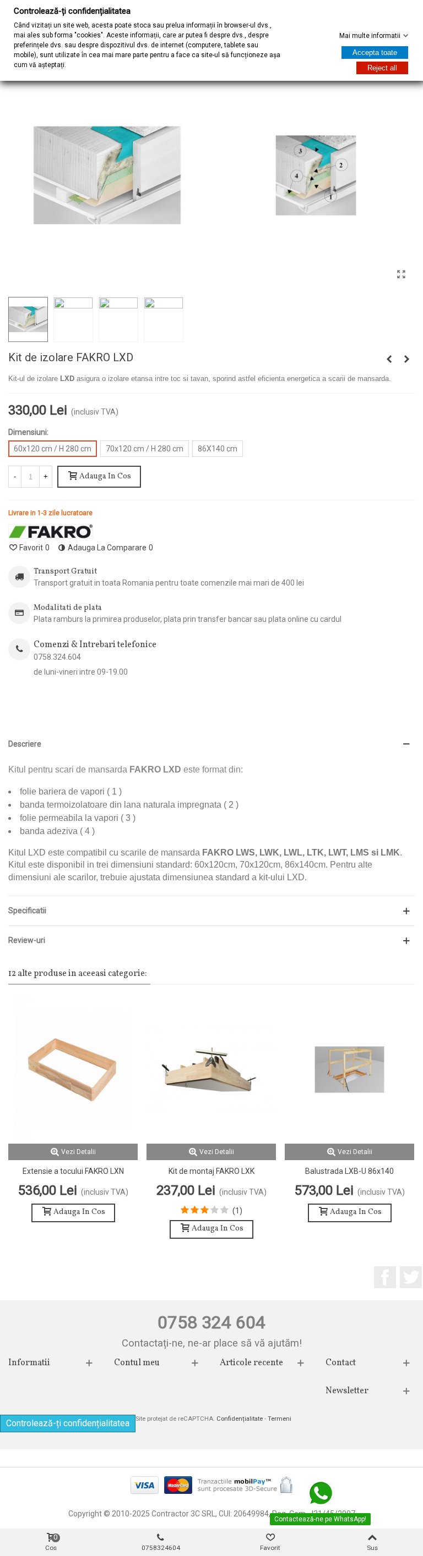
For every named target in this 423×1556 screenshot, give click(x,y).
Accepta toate (374, 52)
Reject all (382, 68)
